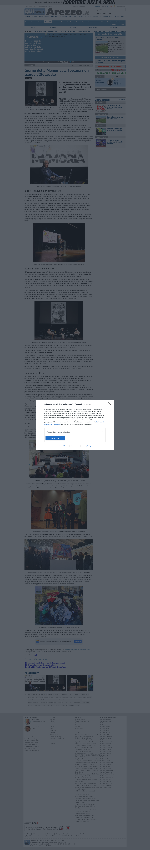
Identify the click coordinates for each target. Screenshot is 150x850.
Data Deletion (63, 446)
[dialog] (75, 425)
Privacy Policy (86, 446)
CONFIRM (55, 438)
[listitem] (75, 432)
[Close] (110, 404)
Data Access (75, 446)
